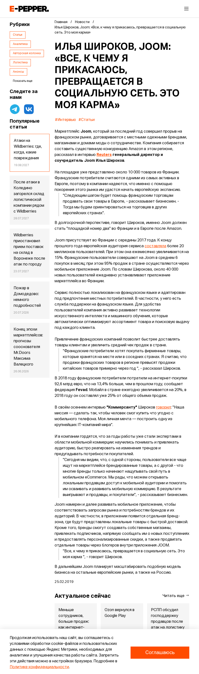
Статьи (17, 35)
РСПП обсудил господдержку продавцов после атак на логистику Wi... (167, 621)
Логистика (20, 62)
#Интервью (65, 120)
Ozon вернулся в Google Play (119, 613)
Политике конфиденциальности (39, 667)
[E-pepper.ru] (29, 9)
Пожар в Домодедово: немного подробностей (27, 297)
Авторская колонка (27, 53)
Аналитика (20, 44)
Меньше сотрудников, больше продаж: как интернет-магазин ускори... (73, 621)
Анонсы (18, 71)
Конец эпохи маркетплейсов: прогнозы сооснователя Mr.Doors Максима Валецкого (28, 347)
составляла (155, 246)
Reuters (104, 155)
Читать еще (174, 596)
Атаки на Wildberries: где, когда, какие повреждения (28, 149)
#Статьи (86, 120)
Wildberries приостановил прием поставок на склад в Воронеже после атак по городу (29, 249)
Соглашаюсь (159, 652)
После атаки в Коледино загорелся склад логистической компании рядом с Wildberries (29, 196)
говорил (163, 408)
